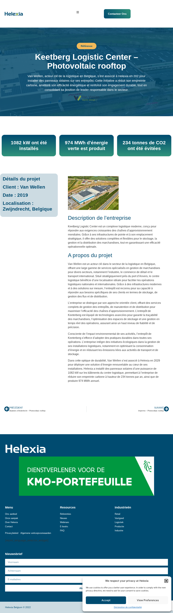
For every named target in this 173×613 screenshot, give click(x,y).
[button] (166, 581)
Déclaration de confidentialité (128, 607)
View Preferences (148, 600)
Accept (106, 600)
